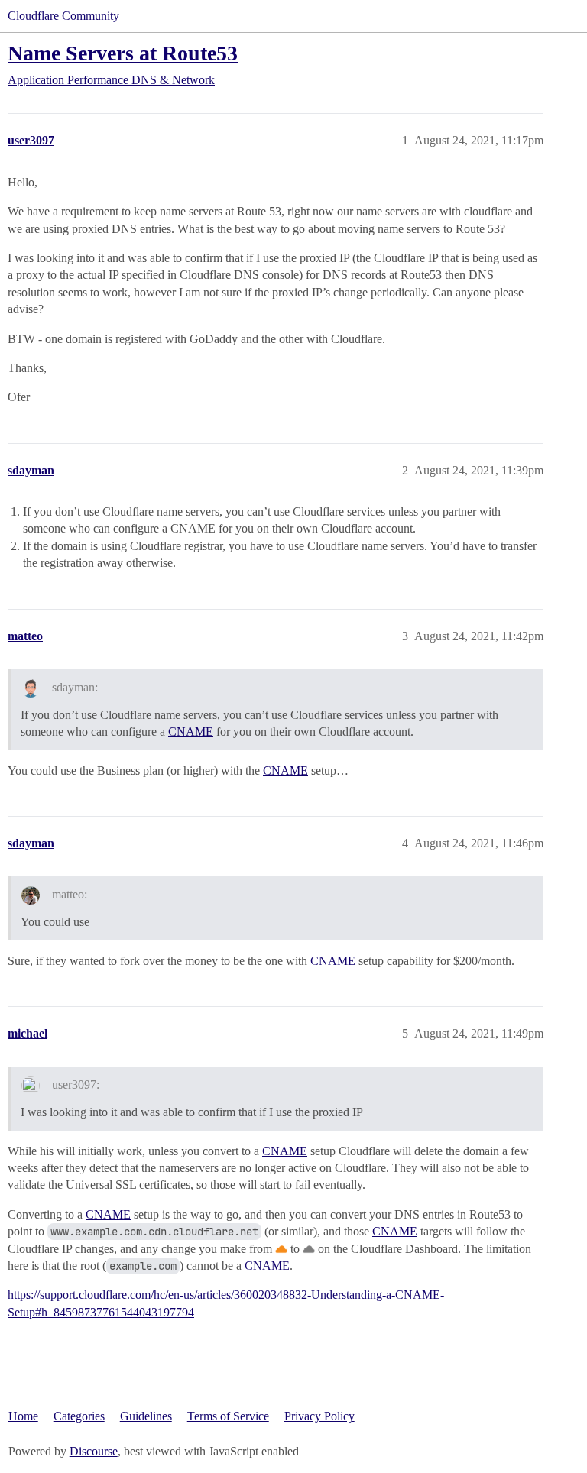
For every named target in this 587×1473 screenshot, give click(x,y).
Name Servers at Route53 (123, 53)
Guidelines (146, 1416)
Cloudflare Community (63, 15)
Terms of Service (228, 1416)
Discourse (94, 1451)
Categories (79, 1416)
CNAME (190, 731)
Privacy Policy (319, 1416)
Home (23, 1416)
